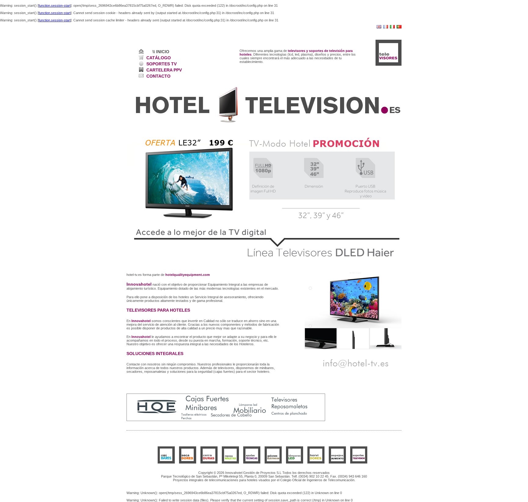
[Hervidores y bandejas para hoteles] (315, 462)
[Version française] (385, 27)
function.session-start (54, 5)
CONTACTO (158, 76)
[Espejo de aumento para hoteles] (337, 462)
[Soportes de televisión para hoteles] (358, 462)
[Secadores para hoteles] (187, 462)
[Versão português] (399, 27)
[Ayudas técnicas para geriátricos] (251, 462)
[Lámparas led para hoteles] (294, 462)
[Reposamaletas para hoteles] (230, 462)
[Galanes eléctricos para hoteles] (273, 462)
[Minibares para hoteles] (166, 462)
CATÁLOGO (158, 57)
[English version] (378, 27)
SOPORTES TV (161, 63)
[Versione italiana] (392, 27)
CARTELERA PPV (164, 70)
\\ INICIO (160, 51)
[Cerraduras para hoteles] (209, 462)
